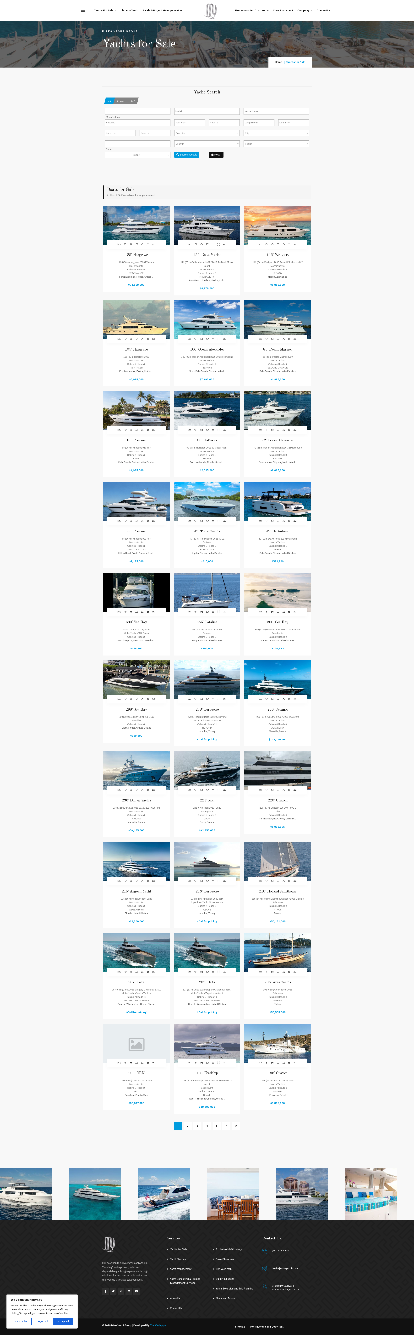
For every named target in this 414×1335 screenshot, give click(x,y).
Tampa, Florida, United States (207, 640)
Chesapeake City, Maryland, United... (277, 462)
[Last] (236, 1126)
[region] (42, 1312)
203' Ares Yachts (277, 982)
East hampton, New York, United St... (136, 640)
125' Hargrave (136, 255)
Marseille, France (277, 731)
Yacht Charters (178, 1259)
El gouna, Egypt (277, 1095)
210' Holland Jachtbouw (277, 891)
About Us (175, 1298)
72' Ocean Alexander (278, 440)
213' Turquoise (207, 891)
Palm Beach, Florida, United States (278, 371)
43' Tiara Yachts (207, 531)
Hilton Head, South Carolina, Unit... (136, 553)
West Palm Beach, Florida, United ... (207, 1099)
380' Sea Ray (136, 622)
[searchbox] (119, 116)
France (277, 913)
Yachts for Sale (103, 10)
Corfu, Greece (207, 822)
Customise (21, 1321)
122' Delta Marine (207, 255)
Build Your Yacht (225, 1278)
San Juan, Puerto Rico (136, 1095)
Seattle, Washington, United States (136, 1004)
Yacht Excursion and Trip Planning (234, 1288)
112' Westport (278, 255)
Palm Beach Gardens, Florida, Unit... (207, 280)
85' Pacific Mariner (277, 349)
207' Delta (136, 982)
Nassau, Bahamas (277, 277)
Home (278, 62)
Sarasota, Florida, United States (277, 640)
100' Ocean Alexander (207, 349)
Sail (132, 101)
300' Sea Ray (277, 622)
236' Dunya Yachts (136, 800)
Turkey (277, 1004)
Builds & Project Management (161, 10)
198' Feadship (207, 1073)
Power (121, 101)
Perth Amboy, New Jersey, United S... (277, 818)
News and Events (226, 1298)
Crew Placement (283, 10)
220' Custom (277, 800)
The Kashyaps (158, 1325)
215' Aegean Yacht (136, 891)
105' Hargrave (136, 349)
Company (303, 10)
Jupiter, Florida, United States (207, 553)
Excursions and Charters (250, 10)
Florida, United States (136, 913)
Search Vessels (188, 154)
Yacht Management (180, 1269)
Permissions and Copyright (266, 1326)
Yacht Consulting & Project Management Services (185, 1281)
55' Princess (136, 531)
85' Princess (136, 440)
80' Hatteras (207, 440)
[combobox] (137, 111)
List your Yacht (129, 10)
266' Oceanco (277, 710)
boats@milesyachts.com (285, 1268)
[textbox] (207, 133)
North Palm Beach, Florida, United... (207, 371)
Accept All (63, 1321)
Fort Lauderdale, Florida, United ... (136, 277)
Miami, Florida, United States (136, 728)
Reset (217, 154)
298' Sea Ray (136, 710)
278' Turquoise (207, 710)
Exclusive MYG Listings (229, 1249)
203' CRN (136, 1073)
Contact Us (324, 10)
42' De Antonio (277, 531)
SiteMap (240, 1326)
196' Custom (277, 1073)
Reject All (43, 1321)
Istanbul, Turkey (207, 731)
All (109, 101)
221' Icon (207, 800)
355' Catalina (207, 622)
